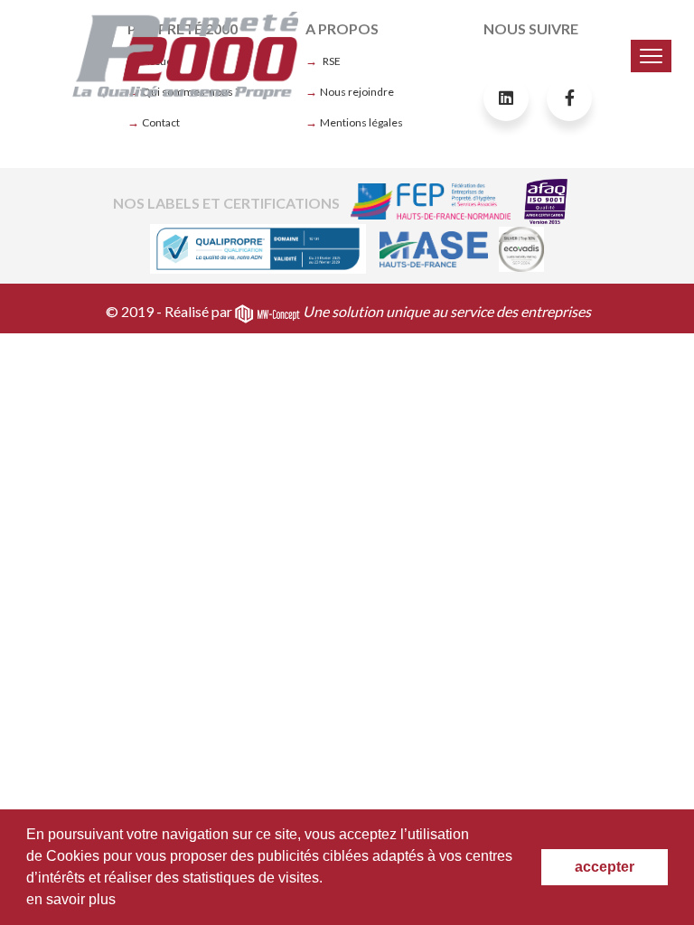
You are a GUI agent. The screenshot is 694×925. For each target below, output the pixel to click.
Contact (161, 122)
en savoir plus (71, 899)
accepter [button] (604, 866)
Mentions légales (361, 122)
